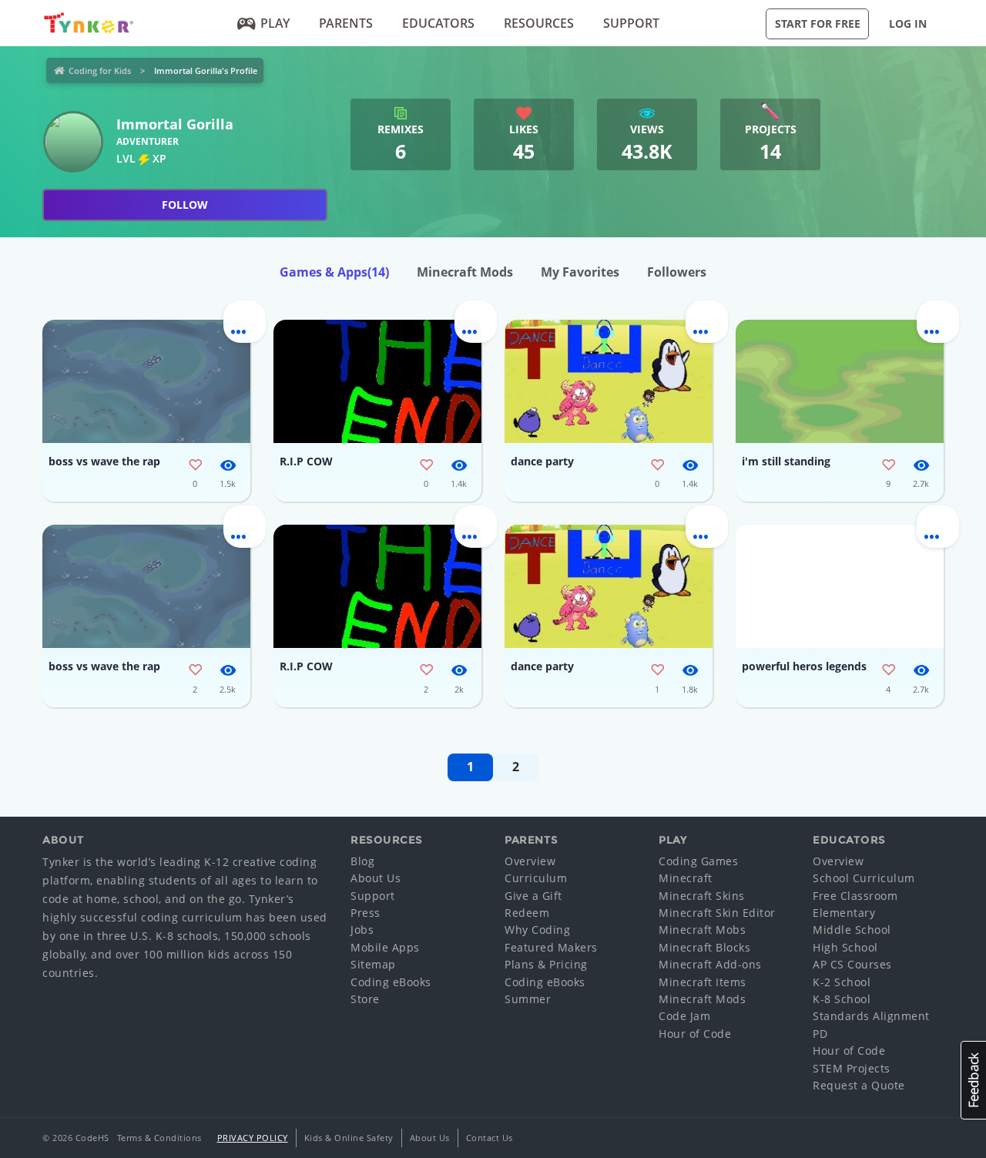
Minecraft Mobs (702, 929)
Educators (438, 23)
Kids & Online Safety (349, 1137)
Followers (676, 271)
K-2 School (841, 982)
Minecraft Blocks (704, 947)
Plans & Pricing (546, 964)
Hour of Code (695, 1033)
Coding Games (698, 861)
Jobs (362, 929)
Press (365, 912)
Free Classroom (855, 895)
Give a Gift (533, 895)
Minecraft (686, 878)
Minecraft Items (702, 982)
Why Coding (537, 929)
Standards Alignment (871, 1016)
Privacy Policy (252, 1137)
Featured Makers (551, 947)
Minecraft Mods (465, 271)
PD (820, 1033)
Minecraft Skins (702, 895)
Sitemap (373, 964)
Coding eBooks (390, 982)
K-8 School (841, 999)
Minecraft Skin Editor (717, 912)
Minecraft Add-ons (710, 964)
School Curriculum (864, 878)
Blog (362, 861)
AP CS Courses (852, 964)
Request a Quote (859, 1085)
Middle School (852, 929)
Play (275, 23)
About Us (375, 878)
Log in (908, 23)
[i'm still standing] (840, 381)
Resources (539, 23)
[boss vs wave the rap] (146, 381)
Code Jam (684, 1016)
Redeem (527, 912)
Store (365, 999)
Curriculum (536, 878)
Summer (528, 999)
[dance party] (609, 381)
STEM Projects (851, 1068)
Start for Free (817, 23)
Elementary (844, 912)
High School (845, 947)
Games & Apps (334, 271)
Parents (346, 23)
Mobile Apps (385, 947)
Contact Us (489, 1137)
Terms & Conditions (159, 1137)
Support (631, 23)
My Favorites (580, 271)
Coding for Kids (100, 70)
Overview (530, 861)
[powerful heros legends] (840, 586)
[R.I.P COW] (377, 381)
